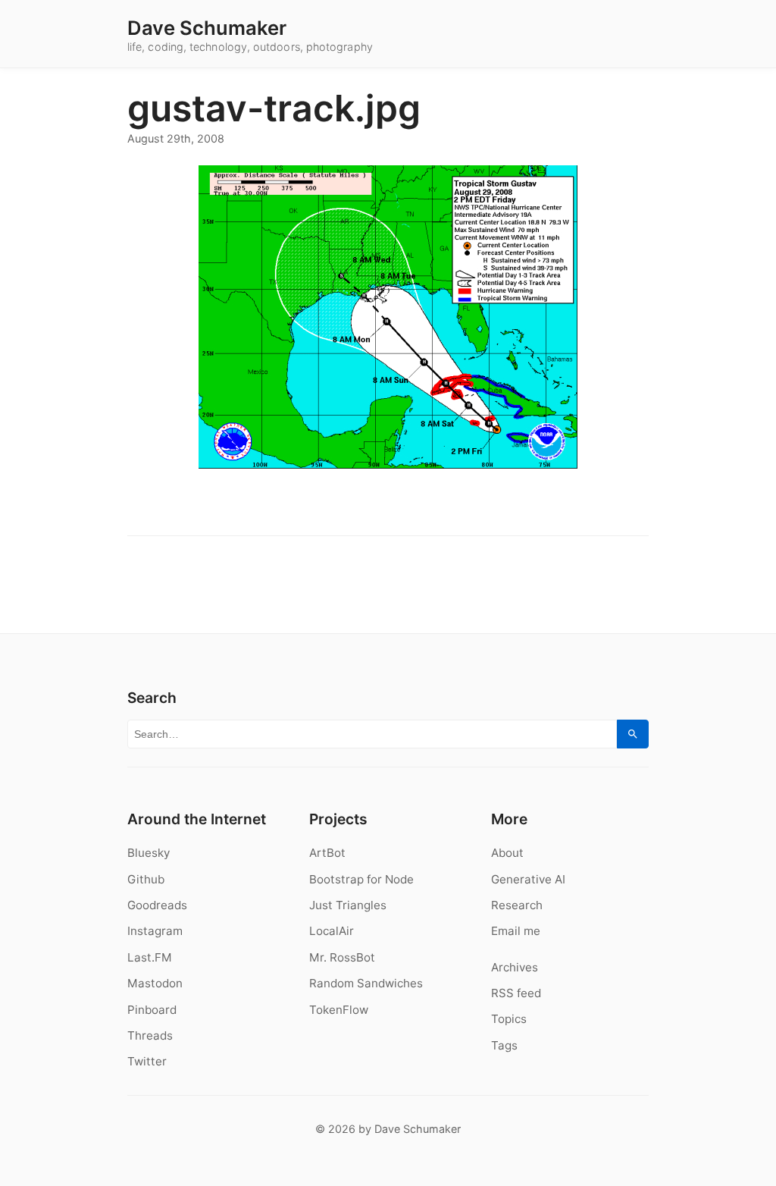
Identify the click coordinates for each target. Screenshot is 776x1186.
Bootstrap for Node (361, 879)
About (507, 853)
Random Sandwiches (366, 983)
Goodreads (157, 905)
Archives (514, 967)
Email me (515, 931)
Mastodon (155, 983)
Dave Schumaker (206, 28)
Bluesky (148, 853)
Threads (150, 1035)
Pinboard (152, 1009)
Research (517, 905)
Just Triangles (347, 905)
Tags (504, 1045)
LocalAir (331, 931)
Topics (509, 1019)
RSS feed (516, 993)
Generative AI (528, 879)
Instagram (155, 931)
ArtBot (327, 853)
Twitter (147, 1061)
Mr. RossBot (342, 957)
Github (145, 879)
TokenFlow (338, 1009)
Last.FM (149, 957)
